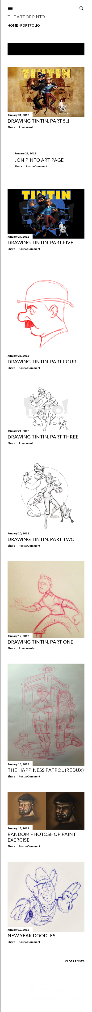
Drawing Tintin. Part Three (43, 436)
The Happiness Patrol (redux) (46, 770)
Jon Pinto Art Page (39, 160)
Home (13, 25)
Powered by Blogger (50, 989)
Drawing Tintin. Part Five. (41, 242)
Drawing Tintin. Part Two (41, 539)
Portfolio (30, 25)
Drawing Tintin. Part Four (42, 361)
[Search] (81, 7)
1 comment (25, 127)
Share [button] (11, 127)
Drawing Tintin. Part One (40, 641)
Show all (73, 49)
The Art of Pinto (26, 16)
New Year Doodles (31, 935)
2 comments (26, 648)
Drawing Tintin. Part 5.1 (39, 121)
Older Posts (74, 961)
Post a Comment (36, 166)
